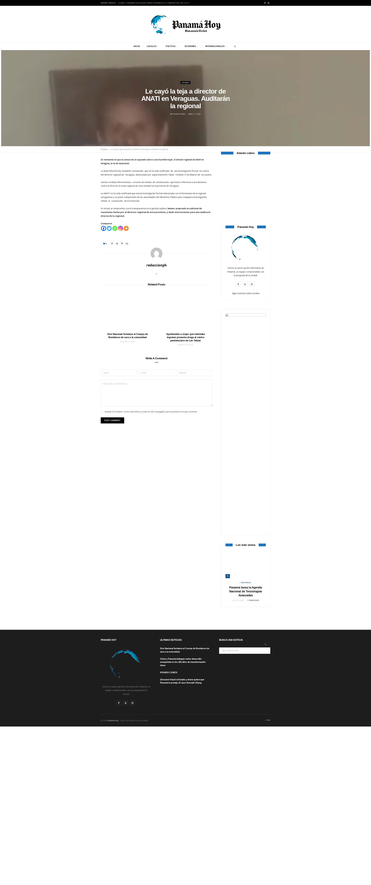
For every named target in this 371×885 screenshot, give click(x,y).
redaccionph (179, 114)
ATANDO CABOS (246, 202)
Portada (104, 149)
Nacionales (246, 583)
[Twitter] (87, 177)
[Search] (234, 46)
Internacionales (215, 46)
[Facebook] (87, 169)
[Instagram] (120, 228)
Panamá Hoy (113, 720)
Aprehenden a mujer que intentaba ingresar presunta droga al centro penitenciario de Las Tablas (185, 337)
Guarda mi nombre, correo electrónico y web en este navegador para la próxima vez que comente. (151, 411)
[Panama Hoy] (185, 24)
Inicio (136, 46)
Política (171, 46)
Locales (152, 46)
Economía (190, 46)
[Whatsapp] (114, 228)
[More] (126, 228)
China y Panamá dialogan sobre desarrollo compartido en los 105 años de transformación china (155, 3)
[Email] (87, 191)
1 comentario (253, 600)
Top (268, 720)
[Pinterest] (87, 184)
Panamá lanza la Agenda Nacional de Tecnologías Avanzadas (245, 591)
